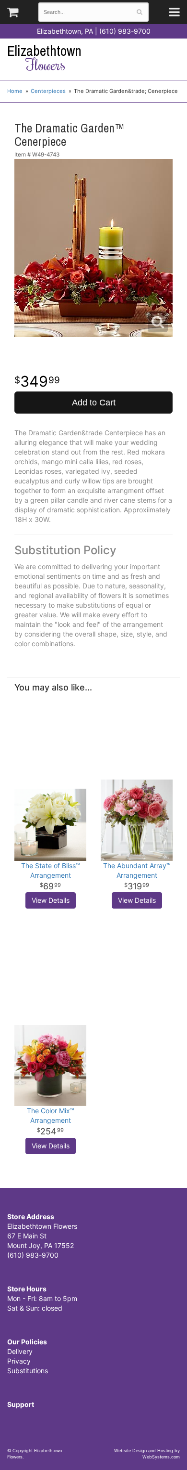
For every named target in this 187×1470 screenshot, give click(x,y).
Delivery (20, 1351)
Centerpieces (48, 91)
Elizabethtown (44, 58)
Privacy (19, 1361)
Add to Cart (94, 402)
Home (15, 91)
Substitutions (27, 1370)
